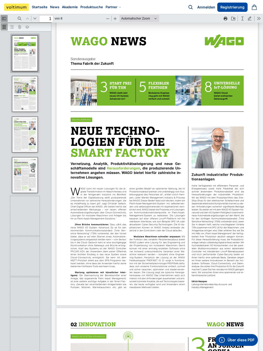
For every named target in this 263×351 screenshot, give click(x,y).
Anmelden (206, 7)
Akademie (70, 7)
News (54, 7)
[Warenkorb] (254, 7)
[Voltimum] (16, 7)
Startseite (40, 7)
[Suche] (190, 7)
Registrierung (232, 7)
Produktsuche (91, 7)
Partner (111, 7)
